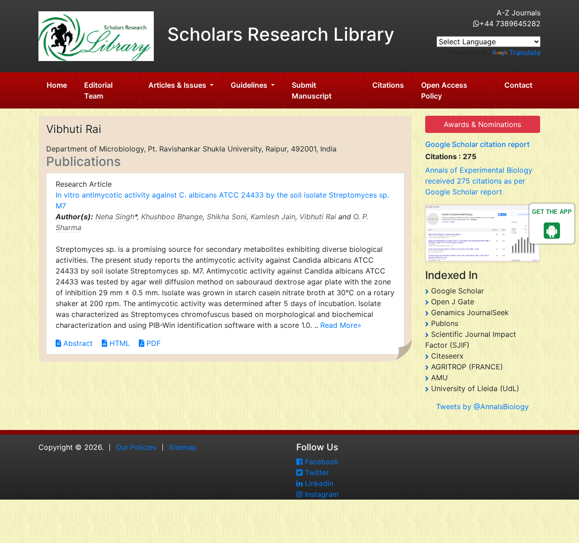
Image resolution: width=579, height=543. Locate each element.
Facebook (321, 461)
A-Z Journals (519, 12)
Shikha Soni (227, 216)
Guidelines (250, 85)
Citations (388, 85)
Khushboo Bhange (172, 216)
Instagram (321, 494)
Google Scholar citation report (477, 144)
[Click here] (483, 233)
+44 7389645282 (510, 23)
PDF (152, 343)
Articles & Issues (178, 85)
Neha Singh (114, 216)
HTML (118, 343)
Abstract (77, 343)
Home (57, 85)
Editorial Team (98, 90)
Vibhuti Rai (317, 216)
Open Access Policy (444, 90)
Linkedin (318, 483)
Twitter (316, 472)
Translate (525, 52)
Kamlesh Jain (273, 216)
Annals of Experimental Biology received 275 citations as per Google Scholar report (478, 180)
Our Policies (136, 447)
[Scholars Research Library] (96, 35)
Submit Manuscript (312, 90)
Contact (518, 85)
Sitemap (183, 447)
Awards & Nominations (482, 124)
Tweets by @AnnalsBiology (482, 406)
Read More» (340, 325)
